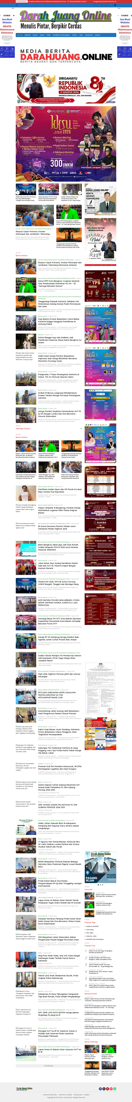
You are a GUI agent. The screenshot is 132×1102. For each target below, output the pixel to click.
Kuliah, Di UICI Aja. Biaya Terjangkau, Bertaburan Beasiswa (100, 951)
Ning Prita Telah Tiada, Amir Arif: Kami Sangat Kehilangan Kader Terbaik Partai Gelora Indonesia (59, 958)
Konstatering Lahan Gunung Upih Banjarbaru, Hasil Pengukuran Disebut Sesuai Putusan (58, 712)
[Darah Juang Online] (66, 20)
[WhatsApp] (114, 1089)
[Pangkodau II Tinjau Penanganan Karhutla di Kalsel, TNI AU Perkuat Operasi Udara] (26, 378)
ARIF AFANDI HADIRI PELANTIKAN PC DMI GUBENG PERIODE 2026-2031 (57, 806)
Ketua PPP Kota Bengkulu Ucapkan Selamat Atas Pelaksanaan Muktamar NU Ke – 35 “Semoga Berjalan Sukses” (68, 222)
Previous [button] (87, 866)
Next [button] (113, 866)
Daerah (35, 35)
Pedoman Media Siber (50, 1095)
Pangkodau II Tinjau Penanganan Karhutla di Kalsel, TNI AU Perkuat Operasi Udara (58, 375)
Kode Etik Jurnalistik (65, 1095)
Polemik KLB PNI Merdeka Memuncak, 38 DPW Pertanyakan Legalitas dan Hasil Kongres (60, 767)
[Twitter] (104, 1089)
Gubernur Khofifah (92, 926)
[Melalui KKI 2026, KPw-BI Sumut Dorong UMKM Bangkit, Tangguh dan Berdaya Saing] (26, 585)
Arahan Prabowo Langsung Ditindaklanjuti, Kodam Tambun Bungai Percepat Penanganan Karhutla (59, 395)
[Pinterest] (107, 1089)
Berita (40, 278)
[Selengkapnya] (81, 428)
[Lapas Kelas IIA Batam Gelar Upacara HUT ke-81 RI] (26, 1053)
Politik (48, 35)
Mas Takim (89, 933)
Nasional (27, 35)
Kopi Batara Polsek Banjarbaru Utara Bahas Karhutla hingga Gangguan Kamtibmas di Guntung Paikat (58, 321)
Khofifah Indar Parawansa (94, 939)
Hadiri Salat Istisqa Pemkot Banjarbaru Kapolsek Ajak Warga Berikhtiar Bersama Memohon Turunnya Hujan (57, 358)
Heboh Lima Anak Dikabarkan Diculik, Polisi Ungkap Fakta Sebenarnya (58, 976)
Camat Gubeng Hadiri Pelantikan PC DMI (48, 793)
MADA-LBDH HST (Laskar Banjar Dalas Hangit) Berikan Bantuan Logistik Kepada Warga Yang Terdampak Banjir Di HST (102, 986)
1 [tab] (98, 884)
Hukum (42, 35)
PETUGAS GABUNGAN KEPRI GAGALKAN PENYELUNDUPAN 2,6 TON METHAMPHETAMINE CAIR (57, 695)
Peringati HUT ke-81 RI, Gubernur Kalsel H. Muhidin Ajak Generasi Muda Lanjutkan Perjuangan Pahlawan (57, 1033)
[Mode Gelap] (115, 5)
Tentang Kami (78, 1095)
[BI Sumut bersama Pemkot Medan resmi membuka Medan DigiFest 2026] (26, 530)
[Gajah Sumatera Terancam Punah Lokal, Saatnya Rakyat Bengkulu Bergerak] (71, 189)
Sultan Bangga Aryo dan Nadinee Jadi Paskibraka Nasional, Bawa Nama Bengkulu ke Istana (59, 340)
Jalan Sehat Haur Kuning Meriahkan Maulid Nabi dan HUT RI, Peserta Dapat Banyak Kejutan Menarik (57, 565)
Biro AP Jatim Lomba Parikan (45, 849)
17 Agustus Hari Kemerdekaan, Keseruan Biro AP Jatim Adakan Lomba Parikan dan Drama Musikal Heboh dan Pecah (59, 844)
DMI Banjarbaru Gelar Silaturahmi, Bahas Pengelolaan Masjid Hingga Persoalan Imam (58, 938)
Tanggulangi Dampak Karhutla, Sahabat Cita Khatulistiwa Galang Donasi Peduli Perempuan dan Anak (67, 245)
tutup (13, 8)
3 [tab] (102, 884)
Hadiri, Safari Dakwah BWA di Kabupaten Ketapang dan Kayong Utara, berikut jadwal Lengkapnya (58, 825)
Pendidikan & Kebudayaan (61, 35)
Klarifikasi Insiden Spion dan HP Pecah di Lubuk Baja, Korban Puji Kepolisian (60, 490)
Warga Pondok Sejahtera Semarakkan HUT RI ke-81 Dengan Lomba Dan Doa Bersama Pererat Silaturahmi (59, 413)
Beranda (20, 35)
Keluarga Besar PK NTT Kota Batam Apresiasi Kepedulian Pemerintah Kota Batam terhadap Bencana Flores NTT (25, 198)
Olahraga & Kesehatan (65, 296)
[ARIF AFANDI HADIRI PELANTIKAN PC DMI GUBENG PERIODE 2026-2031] (26, 808)
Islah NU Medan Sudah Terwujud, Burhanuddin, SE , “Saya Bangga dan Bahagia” (101, 965)
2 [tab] (100, 884)
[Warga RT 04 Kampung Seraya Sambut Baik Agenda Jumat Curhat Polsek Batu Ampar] (26, 641)
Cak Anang (89, 930)
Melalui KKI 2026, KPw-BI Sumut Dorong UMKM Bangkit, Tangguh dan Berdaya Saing (58, 582)
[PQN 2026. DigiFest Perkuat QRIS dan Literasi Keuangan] (26, 678)
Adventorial (88, 35)
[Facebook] (100, 1089)
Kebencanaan (30, 229)
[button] (111, 5)
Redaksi (86, 1095)
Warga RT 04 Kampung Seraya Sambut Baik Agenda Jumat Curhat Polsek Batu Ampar (58, 638)
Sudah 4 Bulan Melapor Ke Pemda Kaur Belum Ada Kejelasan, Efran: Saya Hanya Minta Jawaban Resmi (48, 198)
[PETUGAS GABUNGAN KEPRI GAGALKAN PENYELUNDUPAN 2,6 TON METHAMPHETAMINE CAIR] (26, 696)
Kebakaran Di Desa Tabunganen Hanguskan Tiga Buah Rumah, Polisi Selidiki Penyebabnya (59, 995)
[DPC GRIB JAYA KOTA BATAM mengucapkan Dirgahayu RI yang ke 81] (26, 1016)
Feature (74, 35)
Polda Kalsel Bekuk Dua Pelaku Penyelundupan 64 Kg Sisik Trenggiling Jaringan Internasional (60, 883)
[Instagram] (111, 1089)
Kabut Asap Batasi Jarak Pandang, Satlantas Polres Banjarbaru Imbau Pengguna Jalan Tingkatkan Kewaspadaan (59, 732)
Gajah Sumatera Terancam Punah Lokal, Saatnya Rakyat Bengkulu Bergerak (70, 198)
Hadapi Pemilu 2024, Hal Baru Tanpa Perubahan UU (100, 972)
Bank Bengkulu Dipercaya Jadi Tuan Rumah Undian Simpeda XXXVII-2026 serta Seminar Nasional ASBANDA (58, 547)
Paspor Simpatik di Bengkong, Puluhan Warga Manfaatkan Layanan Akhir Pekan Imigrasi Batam (59, 510)
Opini (81, 35)
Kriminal (50, 690)
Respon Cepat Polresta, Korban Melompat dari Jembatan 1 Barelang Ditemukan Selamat (32, 234)
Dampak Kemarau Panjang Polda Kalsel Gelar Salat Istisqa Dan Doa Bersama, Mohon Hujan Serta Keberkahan (59, 921)
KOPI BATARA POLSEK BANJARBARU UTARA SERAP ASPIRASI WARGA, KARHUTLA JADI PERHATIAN (58, 602)
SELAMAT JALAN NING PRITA (45, 963)
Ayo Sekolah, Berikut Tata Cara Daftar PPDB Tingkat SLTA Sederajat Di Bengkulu (102, 979)
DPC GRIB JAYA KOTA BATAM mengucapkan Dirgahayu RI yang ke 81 (58, 1013)
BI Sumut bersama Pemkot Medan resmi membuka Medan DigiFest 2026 (56, 527)
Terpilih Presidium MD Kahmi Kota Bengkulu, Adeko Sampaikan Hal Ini (100, 958)
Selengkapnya (48, 1066)
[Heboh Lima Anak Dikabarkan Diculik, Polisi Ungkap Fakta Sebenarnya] (26, 979)
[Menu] (17, 5)
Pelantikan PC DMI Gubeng (45, 810)
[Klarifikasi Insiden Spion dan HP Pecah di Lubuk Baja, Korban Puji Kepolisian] (26, 493)
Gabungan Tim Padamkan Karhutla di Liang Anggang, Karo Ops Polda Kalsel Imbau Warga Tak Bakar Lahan (59, 750)
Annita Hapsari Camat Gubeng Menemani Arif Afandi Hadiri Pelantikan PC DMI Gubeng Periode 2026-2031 (59, 787)
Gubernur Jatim (91, 936)
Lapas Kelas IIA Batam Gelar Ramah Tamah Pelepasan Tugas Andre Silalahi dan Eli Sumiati (59, 901)
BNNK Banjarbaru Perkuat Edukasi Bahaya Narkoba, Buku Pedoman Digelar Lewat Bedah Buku (59, 864)
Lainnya (97, 35)
